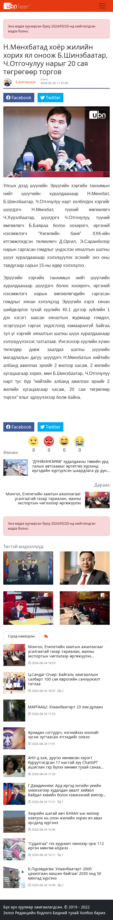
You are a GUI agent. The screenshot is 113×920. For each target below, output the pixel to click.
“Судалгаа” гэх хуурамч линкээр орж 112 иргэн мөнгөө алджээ (66, 846)
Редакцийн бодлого (33, 912)
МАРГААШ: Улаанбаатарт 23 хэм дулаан (65, 706)
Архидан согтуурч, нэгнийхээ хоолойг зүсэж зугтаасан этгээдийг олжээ (63, 735)
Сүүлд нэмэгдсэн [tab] (21, 636)
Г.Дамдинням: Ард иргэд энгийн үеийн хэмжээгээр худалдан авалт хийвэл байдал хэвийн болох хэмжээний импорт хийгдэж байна (66, 792)
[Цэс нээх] (102, 6)
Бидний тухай (66, 912)
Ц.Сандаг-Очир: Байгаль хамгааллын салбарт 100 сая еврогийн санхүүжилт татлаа (64, 679)
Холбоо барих (92, 912)
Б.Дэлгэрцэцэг (26, 82)
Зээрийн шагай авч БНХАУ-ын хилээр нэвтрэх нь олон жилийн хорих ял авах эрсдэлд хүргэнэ (65, 818)
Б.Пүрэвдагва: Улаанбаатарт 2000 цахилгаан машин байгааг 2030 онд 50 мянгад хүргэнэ (64, 873)
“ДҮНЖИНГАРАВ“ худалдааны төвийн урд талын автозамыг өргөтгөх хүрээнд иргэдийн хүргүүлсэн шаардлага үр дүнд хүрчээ (70, 466)
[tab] (46, 636)
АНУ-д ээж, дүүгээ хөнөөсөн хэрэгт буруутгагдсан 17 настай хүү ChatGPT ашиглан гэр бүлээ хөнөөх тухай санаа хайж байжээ (64, 764)
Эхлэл (8, 912)
